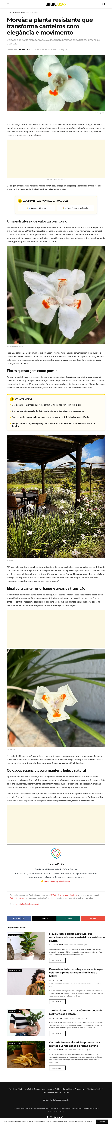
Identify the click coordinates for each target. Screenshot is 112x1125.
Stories (66, 1092)
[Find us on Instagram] (62, 1117)
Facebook (73, 895)
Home (9, 12)
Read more (59, 960)
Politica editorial (94, 1089)
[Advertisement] (56, 159)
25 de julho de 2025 (74, 945)
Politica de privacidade (83, 1121)
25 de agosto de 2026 (75, 1018)
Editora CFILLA (89, 1108)
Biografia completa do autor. (57, 881)
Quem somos (47, 1089)
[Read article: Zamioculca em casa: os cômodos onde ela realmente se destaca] (26, 1022)
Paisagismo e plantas (20, 12)
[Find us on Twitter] (51, 1117)
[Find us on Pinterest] (55, 1117)
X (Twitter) (55, 895)
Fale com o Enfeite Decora (29, 1089)
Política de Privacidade (63, 1089)
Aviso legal (13, 1089)
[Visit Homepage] (56, 4)
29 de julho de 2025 (43, 50)
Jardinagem (34, 12)
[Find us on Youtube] (59, 1117)
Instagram (64, 895)
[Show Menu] (8, 4)
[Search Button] (103, 4)
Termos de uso (80, 1089)
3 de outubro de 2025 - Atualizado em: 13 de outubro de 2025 (77, 983)
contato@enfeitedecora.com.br (28, 904)
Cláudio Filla (24, 50)
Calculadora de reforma (52, 1092)
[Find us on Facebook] (47, 1117)
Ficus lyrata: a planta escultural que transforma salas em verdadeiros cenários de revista (77, 937)
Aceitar (101, 1121)
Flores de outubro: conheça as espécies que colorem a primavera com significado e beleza (76, 973)
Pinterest (13, 898)
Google (23, 898)
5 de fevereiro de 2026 (76, 1050)
